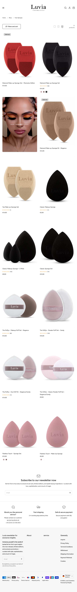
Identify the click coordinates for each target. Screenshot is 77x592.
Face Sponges (18, 17)
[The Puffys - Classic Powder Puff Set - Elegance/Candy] (57, 365)
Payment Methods (66, 557)
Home (4, 17)
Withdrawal (64, 550)
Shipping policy (36, 580)
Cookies (63, 561)
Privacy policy (15, 580)
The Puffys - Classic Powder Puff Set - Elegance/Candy (52, 393)
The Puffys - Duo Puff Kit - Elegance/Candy (16, 392)
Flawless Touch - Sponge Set (11, 453)
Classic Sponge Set (46, 269)
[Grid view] (54, 26)
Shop (10, 17)
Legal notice (45, 580)
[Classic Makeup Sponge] (57, 180)
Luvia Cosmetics (69, 580)
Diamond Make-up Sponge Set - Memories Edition (18, 83)
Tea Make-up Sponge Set (10, 207)
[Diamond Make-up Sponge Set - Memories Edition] (19, 56)
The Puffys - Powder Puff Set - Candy (52, 330)
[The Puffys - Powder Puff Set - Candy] (57, 303)
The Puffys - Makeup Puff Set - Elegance (15, 330)
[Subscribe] (69, 492)
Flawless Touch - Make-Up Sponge (51, 454)
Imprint (63, 539)
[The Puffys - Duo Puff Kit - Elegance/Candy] (19, 365)
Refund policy (5, 580)
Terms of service (25, 580)
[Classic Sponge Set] (57, 241)
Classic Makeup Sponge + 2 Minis (13, 269)
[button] (3, 8)
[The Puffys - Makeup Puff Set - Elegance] (19, 303)
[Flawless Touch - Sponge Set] (19, 426)
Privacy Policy (65, 543)
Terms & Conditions (67, 547)
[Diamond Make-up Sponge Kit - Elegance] (57, 121)
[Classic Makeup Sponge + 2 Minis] (19, 241)
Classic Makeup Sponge (47, 207)
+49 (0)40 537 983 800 (13, 522)
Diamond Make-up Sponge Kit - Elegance (53, 148)
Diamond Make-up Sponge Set (50, 83)
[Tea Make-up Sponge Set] (19, 180)
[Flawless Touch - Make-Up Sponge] (57, 426)
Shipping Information (67, 554)
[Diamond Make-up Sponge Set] (57, 56)
